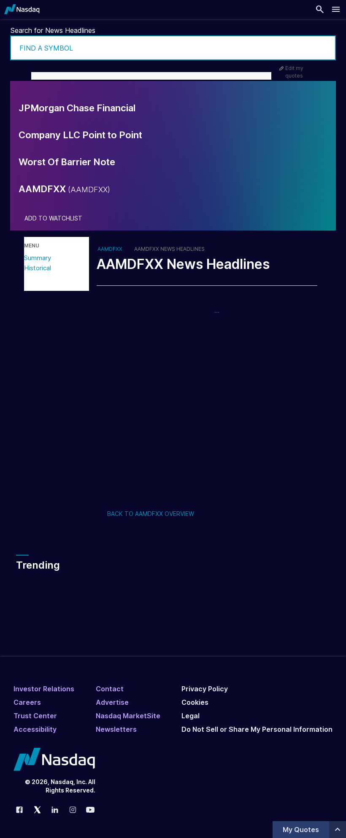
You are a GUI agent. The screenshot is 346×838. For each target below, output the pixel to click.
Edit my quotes (294, 72)
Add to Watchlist (53, 218)
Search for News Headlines (53, 30)
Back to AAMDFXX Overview (150, 513)
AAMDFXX (109, 249)
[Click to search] (323, 47)
